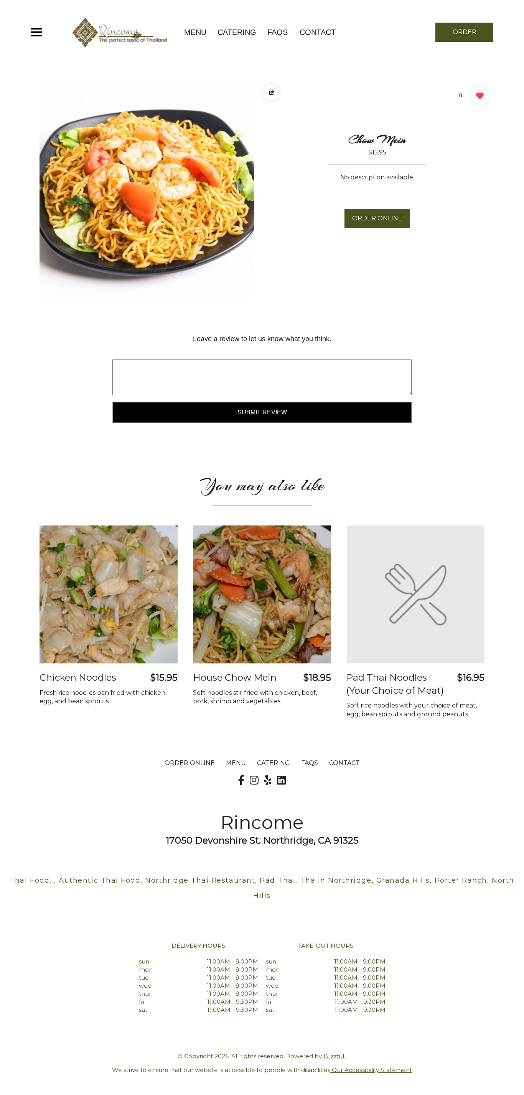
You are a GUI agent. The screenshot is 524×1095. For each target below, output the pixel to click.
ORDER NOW (464, 35)
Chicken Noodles (78, 677)
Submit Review (262, 412)
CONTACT (318, 32)
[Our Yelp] (268, 780)
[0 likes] (478, 95)
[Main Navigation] (36, 32)
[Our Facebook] (241, 780)
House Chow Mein (235, 677)
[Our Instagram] (254, 780)
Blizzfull (334, 1056)
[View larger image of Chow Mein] (147, 190)
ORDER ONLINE (377, 218)
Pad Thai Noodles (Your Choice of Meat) (395, 684)
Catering (237, 32)
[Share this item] (271, 92)
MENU (195, 32)
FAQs (277, 32)
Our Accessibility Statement (371, 1070)
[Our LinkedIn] (281, 780)
